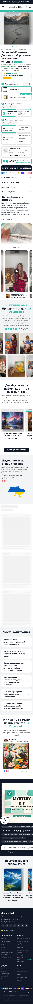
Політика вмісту (7, 1001)
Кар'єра (19, 980)
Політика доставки (8, 998)
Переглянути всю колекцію (16, 450)
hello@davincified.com (11, 919)
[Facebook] (3, 925)
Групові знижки (22, 977)
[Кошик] (30, 7)
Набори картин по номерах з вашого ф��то (22, 943)
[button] (16, 151)
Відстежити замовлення (5, 972)
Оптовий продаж (22, 969)
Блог (2, 944)
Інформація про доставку (6, 977)
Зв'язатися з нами (6, 969)
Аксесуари (20, 948)
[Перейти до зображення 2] (13, 46)
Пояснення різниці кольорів (7, 953)
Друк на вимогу (22, 972)
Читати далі (16, 247)
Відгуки (3, 947)
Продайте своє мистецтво (24, 959)
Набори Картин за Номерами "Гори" (16, 49)
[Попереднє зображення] (2, 29)
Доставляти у (9, 70)
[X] (22, 925)
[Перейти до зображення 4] (16, 46)
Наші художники (22, 955)
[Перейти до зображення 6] (19, 46)
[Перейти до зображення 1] (12, 46)
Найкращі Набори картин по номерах (7, 958)
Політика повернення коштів (22, 998)
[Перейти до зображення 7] (20, 46)
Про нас (3, 938)
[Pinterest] (18, 925)
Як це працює (5, 941)
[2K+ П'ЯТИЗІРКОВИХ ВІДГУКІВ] (16, 355)
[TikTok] (14, 925)
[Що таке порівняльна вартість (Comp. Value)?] (30, 64)
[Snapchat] (26, 925)
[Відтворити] (16, 271)
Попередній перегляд (10, 107)
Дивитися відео (10, 290)
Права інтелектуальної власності (21, 1001)
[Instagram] (6, 925)
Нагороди (4, 950)
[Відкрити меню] (3, 7)
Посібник (26, 84)
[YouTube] (10, 925)
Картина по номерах (23, 938)
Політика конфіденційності (10, 995)
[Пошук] (26, 7)
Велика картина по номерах (23, 951)
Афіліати (19, 975)
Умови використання (24, 995)
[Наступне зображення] (30, 29)
